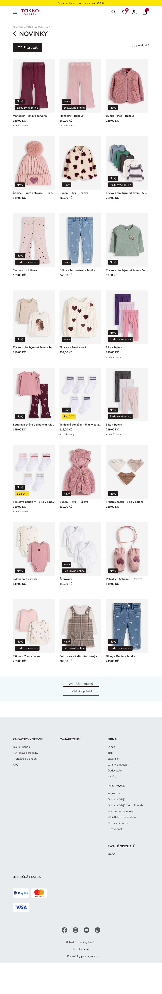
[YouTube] (87, 930)
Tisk (110, 753)
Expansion (114, 759)
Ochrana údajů (116, 799)
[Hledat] (113, 11)
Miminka (17, 27)
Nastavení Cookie (118, 823)
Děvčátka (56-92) (33, 27)
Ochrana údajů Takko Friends (125, 805)
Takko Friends (21, 747)
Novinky (48, 27)
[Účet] (134, 12)
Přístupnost (115, 829)
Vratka (111, 854)
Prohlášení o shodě (25, 759)
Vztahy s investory (119, 765)
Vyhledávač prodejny (25, 753)
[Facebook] (65, 930)
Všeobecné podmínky (121, 811)
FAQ (15, 765)
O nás (111, 747)
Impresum (114, 793)
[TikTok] (97, 930)
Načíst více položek (81, 691)
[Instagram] (76, 930)
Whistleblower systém (122, 817)
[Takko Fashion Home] (30, 11)
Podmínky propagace (81, 956)
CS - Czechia (81, 949)
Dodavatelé (115, 770)
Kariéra (112, 776)
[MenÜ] (15, 11)
